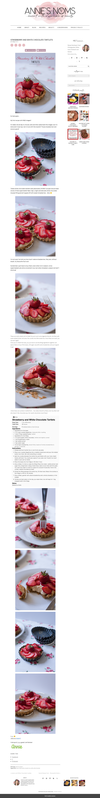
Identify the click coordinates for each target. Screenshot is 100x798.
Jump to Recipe (31, 50)
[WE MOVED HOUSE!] (84, 99)
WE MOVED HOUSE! (84, 106)
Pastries (17, 766)
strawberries (27, 768)
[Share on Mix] (23, 45)
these (19, 742)
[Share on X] (15, 45)
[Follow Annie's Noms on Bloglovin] (15, 740)
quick (23, 768)
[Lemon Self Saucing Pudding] (73, 99)
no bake (20, 768)
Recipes (21, 766)
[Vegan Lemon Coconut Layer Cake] (67, 783)
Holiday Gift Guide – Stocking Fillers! (84, 125)
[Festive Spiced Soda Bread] (82, 783)
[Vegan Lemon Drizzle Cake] (74, 783)
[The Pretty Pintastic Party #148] (73, 134)
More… (26, 785)
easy (17, 768)
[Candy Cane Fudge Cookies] (84, 134)
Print (16, 417)
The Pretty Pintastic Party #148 (72, 143)
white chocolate (37, 768)
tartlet (32, 768)
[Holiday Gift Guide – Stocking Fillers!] (84, 116)
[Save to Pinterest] (19, 45)
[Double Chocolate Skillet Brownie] (73, 116)
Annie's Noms (50, 12)
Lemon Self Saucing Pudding (73, 107)
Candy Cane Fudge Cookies (84, 142)
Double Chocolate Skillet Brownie (73, 125)
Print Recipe (42, 50)
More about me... (72, 54)
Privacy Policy (58, 791)
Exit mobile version (50, 796)
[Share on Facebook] (11, 45)
